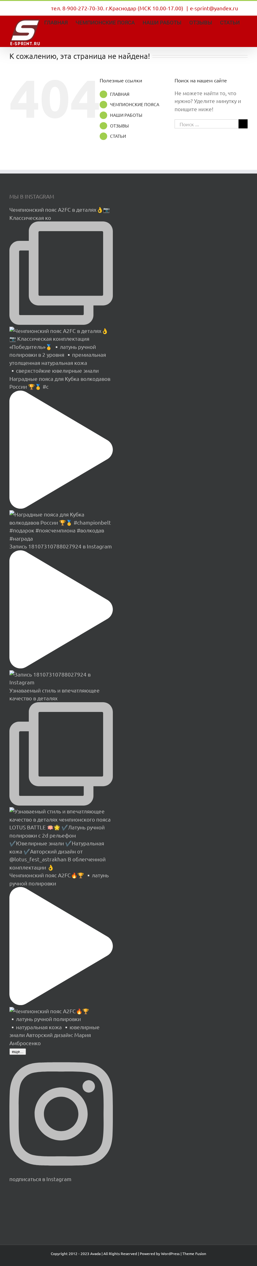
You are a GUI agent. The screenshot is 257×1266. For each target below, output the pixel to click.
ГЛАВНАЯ (119, 94)
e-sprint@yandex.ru (214, 8)
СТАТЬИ (118, 136)
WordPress (170, 1253)
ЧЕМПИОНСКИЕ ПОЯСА (134, 104)
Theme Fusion (194, 1253)
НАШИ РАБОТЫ (126, 115)
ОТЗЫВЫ (119, 125)
